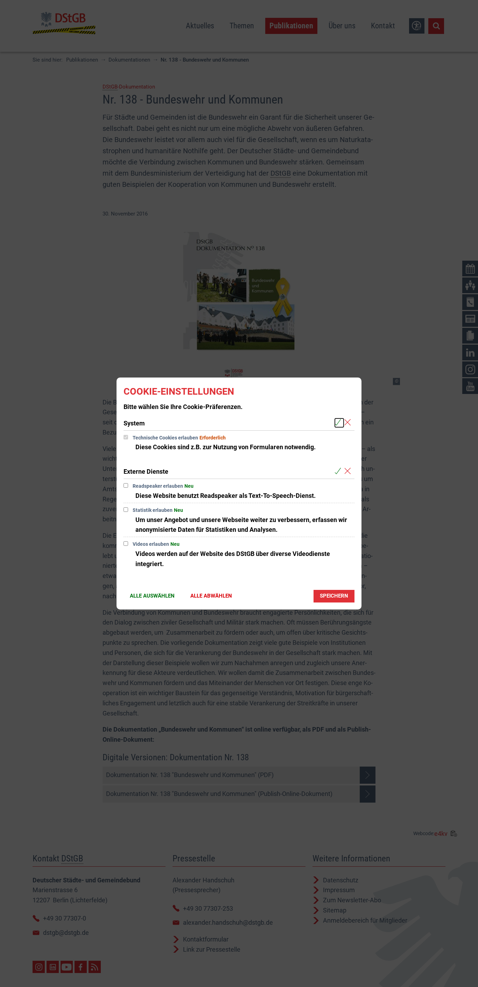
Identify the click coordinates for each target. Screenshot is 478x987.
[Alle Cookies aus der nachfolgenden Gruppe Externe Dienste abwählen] (349, 471)
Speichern (334, 596)
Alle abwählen (211, 596)
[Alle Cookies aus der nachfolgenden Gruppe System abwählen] (349, 422)
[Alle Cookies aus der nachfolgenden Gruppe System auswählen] (339, 422)
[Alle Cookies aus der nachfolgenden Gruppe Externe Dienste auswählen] (339, 471)
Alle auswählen (152, 596)
